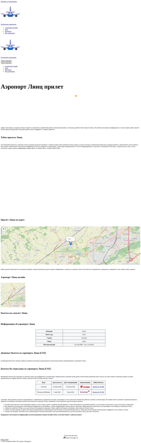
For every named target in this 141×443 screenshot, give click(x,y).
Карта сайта (5, 439)
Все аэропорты (10, 33)
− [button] (3, 232)
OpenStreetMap (130, 264)
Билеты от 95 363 (98, 392)
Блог (6, 29)
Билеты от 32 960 (98, 387)
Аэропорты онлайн (11, 28)
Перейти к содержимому (9, 1)
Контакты (8, 31)
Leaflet (123, 264)
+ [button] (3, 229)
